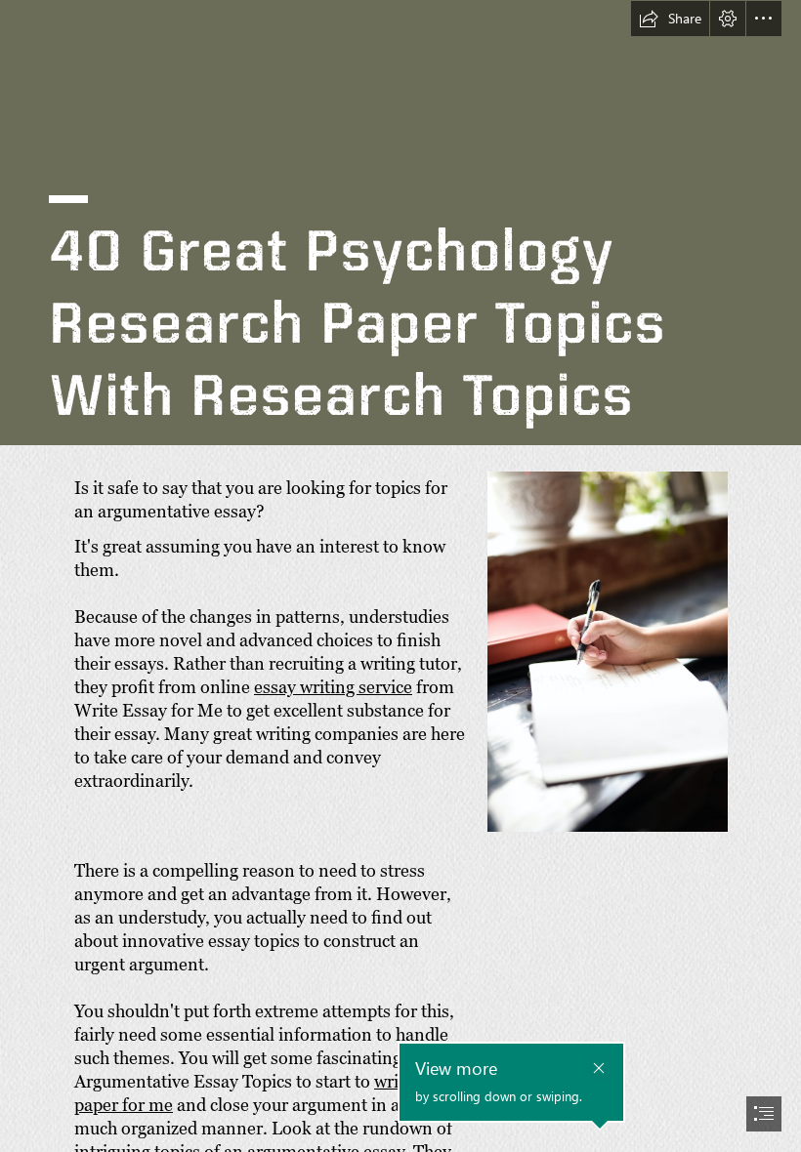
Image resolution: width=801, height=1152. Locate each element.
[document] (400, 576)
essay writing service (333, 687)
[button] (670, 18)
